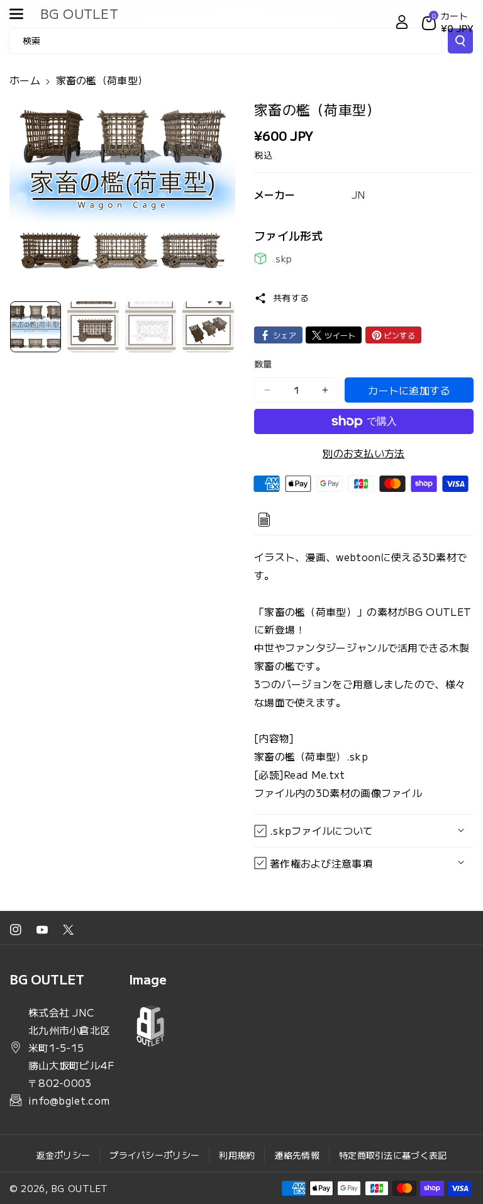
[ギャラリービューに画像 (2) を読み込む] (92, 326)
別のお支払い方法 (363, 452)
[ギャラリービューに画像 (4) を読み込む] (207, 326)
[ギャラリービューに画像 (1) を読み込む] (35, 326)
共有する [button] (291, 297)
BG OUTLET (80, 1188)
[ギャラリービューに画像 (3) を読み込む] (150, 326)
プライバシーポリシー (154, 1155)
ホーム (24, 79)
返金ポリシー (63, 1155)
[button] (23, 14)
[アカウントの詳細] (402, 22)
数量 (263, 363)
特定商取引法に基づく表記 (393, 1155)
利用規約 (237, 1155)
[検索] (460, 40)
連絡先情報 (296, 1155)
